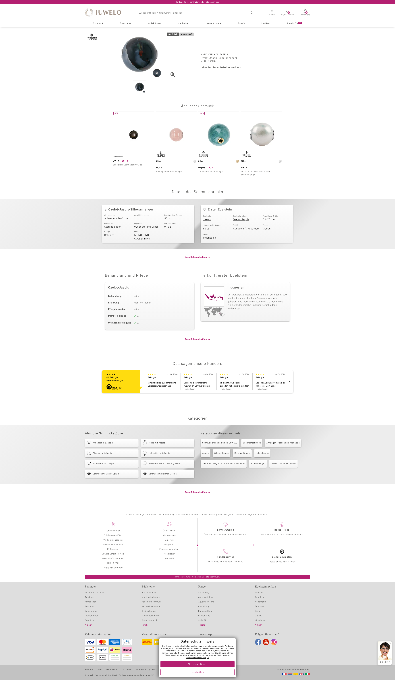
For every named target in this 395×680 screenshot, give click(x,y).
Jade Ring (203, 620)
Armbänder (90, 601)
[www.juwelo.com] (301, 674)
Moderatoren (169, 535)
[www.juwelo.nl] (290, 674)
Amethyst (260, 597)
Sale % (241, 23)
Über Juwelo (169, 530)
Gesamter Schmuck (94, 592)
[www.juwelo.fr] (284, 674)
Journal (168, 558)
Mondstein (260, 620)
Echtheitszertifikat (113, 535)
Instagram (274, 642)
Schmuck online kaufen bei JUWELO (219, 442)
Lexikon (266, 23)
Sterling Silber (112, 227)
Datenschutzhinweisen (196, 657)
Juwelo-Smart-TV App (113, 553)
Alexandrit (260, 592)
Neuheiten (183, 23)
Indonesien (209, 238)
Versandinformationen (113, 558)
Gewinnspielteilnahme (113, 544)
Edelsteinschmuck (252, 442)
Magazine (169, 544)
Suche (252, 13)
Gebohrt (267, 229)
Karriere (89, 669)
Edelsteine (125, 23)
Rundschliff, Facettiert (246, 229)
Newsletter (169, 553)
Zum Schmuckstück (196, 257)
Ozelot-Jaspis (241, 219)
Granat (258, 615)
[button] (272, 13)
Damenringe (91, 611)
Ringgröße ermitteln (113, 567)
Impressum (141, 669)
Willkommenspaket (113, 540)
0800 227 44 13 (235, 561)
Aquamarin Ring (206, 601)
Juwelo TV (294, 23)
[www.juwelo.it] (307, 674)
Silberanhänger (258, 463)
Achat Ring (203, 592)
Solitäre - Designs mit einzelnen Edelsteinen (223, 463)
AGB (99, 669)
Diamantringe (91, 615)
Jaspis (207, 219)
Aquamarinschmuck (152, 601)
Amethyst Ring (205, 597)
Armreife (89, 606)
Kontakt (155, 669)
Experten (169, 540)
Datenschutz (112, 669)
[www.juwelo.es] (295, 674)
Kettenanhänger (242, 453)
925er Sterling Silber (146, 227)
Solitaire (109, 235)
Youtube (266, 642)
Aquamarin (260, 601)
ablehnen (206, 653)
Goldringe (90, 620)
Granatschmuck (150, 620)
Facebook (258, 642)
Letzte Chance (214, 23)
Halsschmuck (262, 453)
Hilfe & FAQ (113, 563)
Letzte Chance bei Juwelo (283, 463)
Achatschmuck (149, 592)
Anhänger (89, 597)
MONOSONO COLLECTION (142, 237)
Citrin (258, 611)
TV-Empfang (113, 549)
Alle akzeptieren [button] (197, 664)
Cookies (127, 669)
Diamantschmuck (150, 615)
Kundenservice (113, 530)
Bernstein (260, 606)
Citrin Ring (203, 606)
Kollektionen (155, 23)
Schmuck (98, 23)
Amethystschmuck (151, 597)
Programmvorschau (169, 549)
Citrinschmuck (149, 611)
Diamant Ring (205, 611)
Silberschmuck (221, 453)
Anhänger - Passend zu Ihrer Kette (283, 442)
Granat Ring (204, 615)
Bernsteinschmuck (151, 606)
